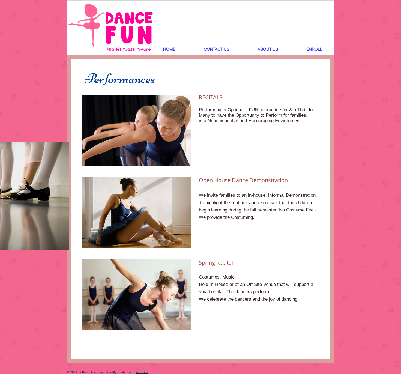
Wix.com (142, 372)
